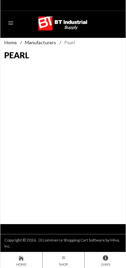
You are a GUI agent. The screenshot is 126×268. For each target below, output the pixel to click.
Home (10, 42)
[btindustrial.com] (63, 23)
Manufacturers (40, 42)
